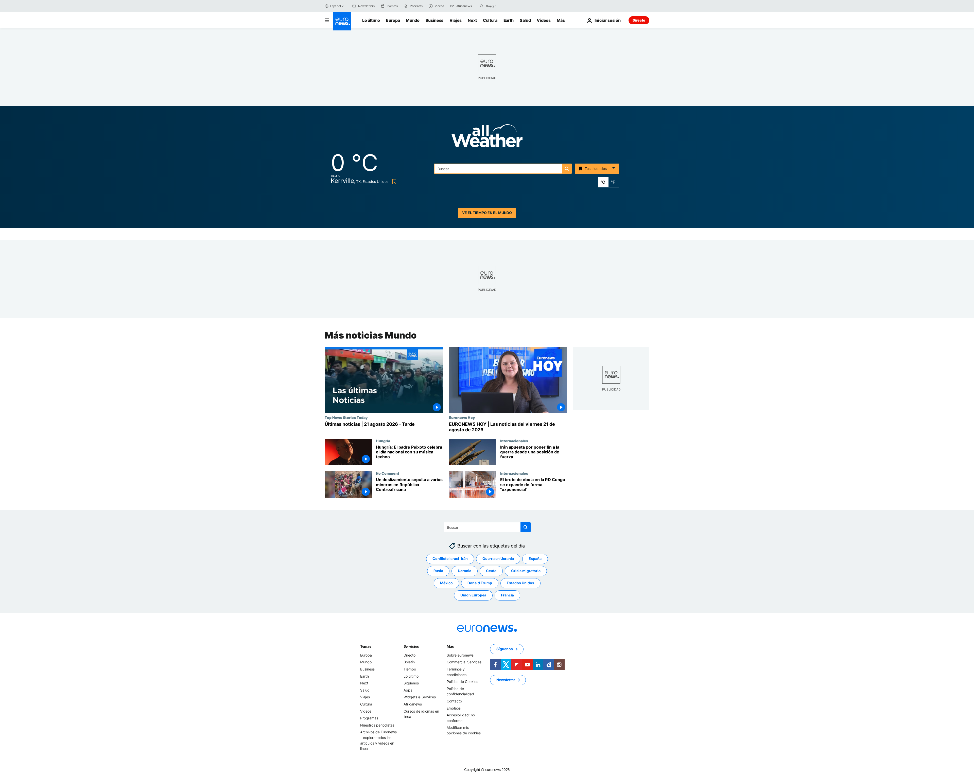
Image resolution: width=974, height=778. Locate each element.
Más (450, 646)
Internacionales (514, 441)
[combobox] (507, 6)
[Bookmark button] (393, 181)
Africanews (413, 704)
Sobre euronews (460, 655)
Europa (393, 20)
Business (434, 20)
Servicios (411, 646)
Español (335, 6)
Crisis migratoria (526, 571)
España (535, 559)
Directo (639, 20)
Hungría (383, 441)
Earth (508, 20)
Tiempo (410, 669)
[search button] (482, 6)
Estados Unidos (520, 583)
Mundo (412, 20)
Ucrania (464, 571)
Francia (507, 595)
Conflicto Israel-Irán (450, 559)
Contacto (454, 701)
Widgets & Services (420, 697)
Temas (365, 646)
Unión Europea (473, 595)
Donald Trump (479, 583)
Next (472, 20)
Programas (369, 718)
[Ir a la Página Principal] (342, 21)
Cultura (490, 20)
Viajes (455, 20)
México (446, 583)
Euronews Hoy (462, 417)
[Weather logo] (487, 137)
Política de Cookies (462, 681)
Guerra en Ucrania (498, 559)
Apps (408, 690)
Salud (525, 20)
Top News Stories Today (346, 417)
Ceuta (491, 571)
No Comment (387, 473)
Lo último (371, 20)
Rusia (438, 571)
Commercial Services (464, 662)
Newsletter (505, 680)
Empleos (454, 708)
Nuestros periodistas (377, 725)
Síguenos (411, 683)
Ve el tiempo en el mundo (487, 212)
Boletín (409, 662)
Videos (543, 20)
